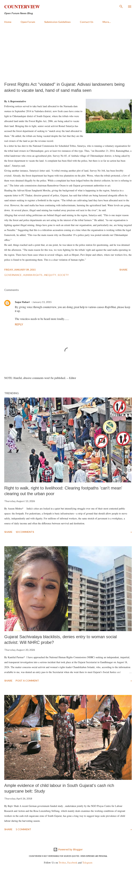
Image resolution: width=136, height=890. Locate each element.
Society (63, 274)
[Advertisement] (68, 52)
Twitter (62, 862)
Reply (19, 324)
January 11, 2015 (42, 301)
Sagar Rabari (22, 301)
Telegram (87, 862)
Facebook (72, 862)
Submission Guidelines (57, 21)
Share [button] (123, 269)
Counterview (22, 6)
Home (7, 21)
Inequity (50, 274)
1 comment (23, 829)
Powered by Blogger (70, 849)
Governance (13, 274)
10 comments (25, 531)
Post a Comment (27, 680)
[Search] (121, 6)
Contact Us (86, 21)
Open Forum (28, 21)
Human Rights (33, 274)
